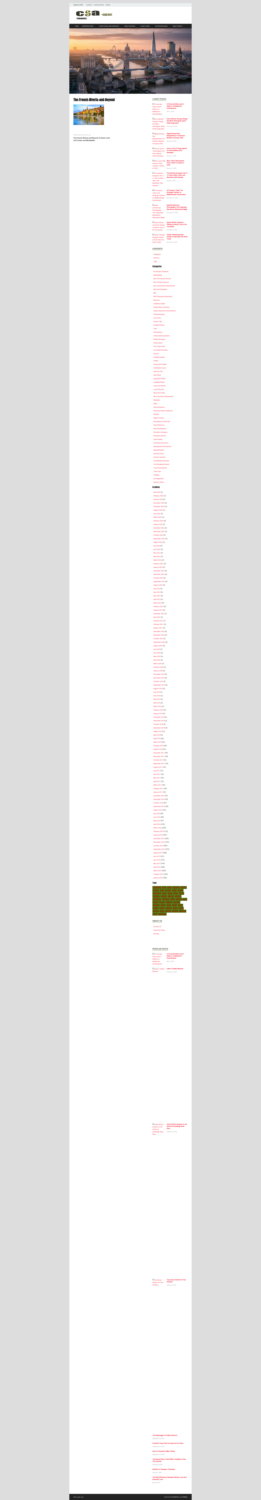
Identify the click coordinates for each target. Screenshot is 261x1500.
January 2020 (158, 670)
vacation (175, 911)
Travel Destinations (160, 468)
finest (175, 893)
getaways (156, 896)
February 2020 (158, 667)
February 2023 (158, 606)
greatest (163, 896)
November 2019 (159, 678)
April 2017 (156, 781)
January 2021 (158, 628)
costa (162, 890)
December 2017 (158, 753)
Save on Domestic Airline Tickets (163, 1451)
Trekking (156, 475)
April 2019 (156, 703)
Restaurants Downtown (161, 421)
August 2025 (158, 510)
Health (155, 360)
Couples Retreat (159, 325)
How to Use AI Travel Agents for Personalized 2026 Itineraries (177, 150)
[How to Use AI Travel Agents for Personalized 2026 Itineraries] (158, 148)
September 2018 (159, 728)
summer (155, 911)
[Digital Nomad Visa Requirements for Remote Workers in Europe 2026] (158, 133)
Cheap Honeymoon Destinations (164, 310)
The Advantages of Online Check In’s (165, 1435)
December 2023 (158, 570)
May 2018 (156, 735)
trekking (168, 911)
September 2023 (159, 581)
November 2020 (159, 635)
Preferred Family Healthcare (163, 410)
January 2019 (158, 713)
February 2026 (158, 495)
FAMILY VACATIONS (129, 26)
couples (168, 890)
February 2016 (158, 831)
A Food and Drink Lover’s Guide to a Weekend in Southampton (175, 106)
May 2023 (156, 595)
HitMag (185, 1497)
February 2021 (158, 624)
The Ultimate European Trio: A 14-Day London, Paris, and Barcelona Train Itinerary (177, 175)
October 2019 (158, 681)
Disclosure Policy (99, 5)
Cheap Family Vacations (161, 307)
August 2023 (158, 585)
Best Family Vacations (161, 282)
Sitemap (108, 5)
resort (180, 905)
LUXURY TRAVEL (145, 26)
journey (162, 902)
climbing (155, 890)
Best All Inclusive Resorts (162, 278)
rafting (174, 905)
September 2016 (159, 806)
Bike (154, 293)
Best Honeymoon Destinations (164, 285)
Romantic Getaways (160, 432)
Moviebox (156, 400)
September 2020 (159, 642)
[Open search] (186, 26)
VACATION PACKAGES (161, 26)
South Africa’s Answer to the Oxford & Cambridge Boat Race (177, 1126)
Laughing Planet (159, 382)
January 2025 (158, 524)
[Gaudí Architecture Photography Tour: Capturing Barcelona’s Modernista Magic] (158, 205)
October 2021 (158, 620)
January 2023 (158, 610)
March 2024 (157, 560)
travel (162, 911)
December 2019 (158, 674)
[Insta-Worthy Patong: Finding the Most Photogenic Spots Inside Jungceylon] (158, 119)
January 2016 (158, 835)
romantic (168, 908)
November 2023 (159, 574)
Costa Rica (157, 318)
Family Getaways (159, 339)
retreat (162, 908)
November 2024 (159, 531)
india (184, 899)
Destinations (157, 332)
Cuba (155, 328)
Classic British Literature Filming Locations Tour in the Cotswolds (177, 224)
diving (164, 893)
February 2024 (158, 563)
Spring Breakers (158, 450)
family (170, 893)
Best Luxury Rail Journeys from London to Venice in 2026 (175, 162)
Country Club (157, 321)
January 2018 (158, 749)
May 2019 (156, 699)
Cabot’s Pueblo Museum (175, 968)
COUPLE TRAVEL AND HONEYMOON (109, 26)
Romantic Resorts (159, 435)
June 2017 (156, 774)
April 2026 (156, 492)
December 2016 (158, 795)
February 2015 (158, 874)
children (183, 887)
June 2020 (156, 653)
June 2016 (156, 817)
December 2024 (158, 528)
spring (181, 908)
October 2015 (158, 845)
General (156, 353)
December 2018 (158, 717)
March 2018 (157, 742)
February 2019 (158, 710)
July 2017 (156, 770)
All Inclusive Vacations (161, 271)
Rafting (156, 414)
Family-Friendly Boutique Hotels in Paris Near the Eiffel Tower (177, 236)
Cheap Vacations (159, 314)
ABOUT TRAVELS (177, 26)
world (155, 914)
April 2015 (156, 867)
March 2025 (157, 517)
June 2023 (156, 592)
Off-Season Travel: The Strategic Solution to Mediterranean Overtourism (176, 192)
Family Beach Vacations (161, 335)
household (166, 899)
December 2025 (158, 503)
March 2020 (157, 663)
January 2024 (158, 567)
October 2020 (158, 638)
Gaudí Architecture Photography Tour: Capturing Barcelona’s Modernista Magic (177, 207)
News (155, 403)
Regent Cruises (158, 418)
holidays (178, 896)
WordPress (175, 1497)
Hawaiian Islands (159, 357)
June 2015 (156, 860)
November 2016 (159, 799)
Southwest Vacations (160, 443)
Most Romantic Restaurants (163, 396)
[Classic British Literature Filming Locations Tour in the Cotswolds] (158, 222)
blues (164, 887)
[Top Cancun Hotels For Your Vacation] (158, 1280)
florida (181, 893)
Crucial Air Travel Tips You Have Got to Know (167, 1443)
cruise (174, 890)
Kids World (157, 375)
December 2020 (158, 631)
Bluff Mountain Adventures (162, 296)
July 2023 (156, 588)
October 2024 (158, 535)
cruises (180, 890)
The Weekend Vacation (161, 460)
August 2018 (158, 731)
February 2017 (158, 788)
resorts (155, 908)
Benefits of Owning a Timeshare (163, 1469)
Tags (155, 261)
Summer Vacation (159, 457)
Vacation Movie (158, 482)
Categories (157, 254)
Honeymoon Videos (160, 364)
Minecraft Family (159, 393)
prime (168, 905)
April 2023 (156, 599)
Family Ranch (157, 343)
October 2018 (158, 724)
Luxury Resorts (158, 389)
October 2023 (158, 578)
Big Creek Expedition (160, 289)
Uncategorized (158, 478)
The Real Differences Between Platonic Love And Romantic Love (169, 1478)
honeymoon (156, 899)
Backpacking (157, 275)
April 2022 (156, 617)
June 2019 (156, 695)
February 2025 (158, 520)
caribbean (176, 887)
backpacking (156, 887)
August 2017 (158, 767)
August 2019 (158, 688)
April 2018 (156, 738)
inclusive (178, 899)
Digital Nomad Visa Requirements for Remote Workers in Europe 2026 (176, 135)
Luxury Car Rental (159, 385)
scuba (175, 908)
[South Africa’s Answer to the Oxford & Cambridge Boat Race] (158, 1124)
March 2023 (157, 603)
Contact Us (89, 5)
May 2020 (156, 656)
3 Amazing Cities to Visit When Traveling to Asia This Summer (169, 1460)
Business (156, 300)
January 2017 (158, 792)
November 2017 (159, 756)
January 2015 (158, 877)
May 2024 (156, 553)
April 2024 (156, 556)
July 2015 (156, 856)
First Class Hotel (159, 346)
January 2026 (158, 499)
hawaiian (170, 896)
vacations (182, 911)
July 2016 (156, 813)
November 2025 (159, 506)
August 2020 (158, 645)
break (169, 887)
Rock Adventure (158, 425)
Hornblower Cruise (159, 368)
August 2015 (158, 852)
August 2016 (158, 810)
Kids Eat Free (158, 371)
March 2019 (157, 706)
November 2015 (159, 842)
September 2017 (159, 763)
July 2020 (156, 649)
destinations (157, 893)
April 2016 (156, 824)
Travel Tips (157, 471)
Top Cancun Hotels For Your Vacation (176, 1280)
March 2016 (157, 827)
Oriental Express (159, 407)
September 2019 (159, 685)
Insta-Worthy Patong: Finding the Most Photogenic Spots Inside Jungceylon (177, 121)
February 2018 (158, 745)
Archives (156, 258)
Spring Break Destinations (162, 446)
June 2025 (156, 513)
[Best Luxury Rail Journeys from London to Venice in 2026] (158, 161)
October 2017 (158, 760)
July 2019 (156, 692)
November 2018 (159, 720)
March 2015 (157, 870)
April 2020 (156, 660)
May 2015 (156, 863)
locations (169, 902)
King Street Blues (159, 378)
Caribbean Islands (159, 303)
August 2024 (158, 542)
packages (156, 905)
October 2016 (158, 803)
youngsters (162, 914)
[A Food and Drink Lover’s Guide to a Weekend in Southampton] (158, 104)
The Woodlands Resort (161, 464)
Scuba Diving (157, 439)
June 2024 (156, 549)
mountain (176, 902)
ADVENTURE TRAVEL (88, 26)
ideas (172, 899)
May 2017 (156, 778)
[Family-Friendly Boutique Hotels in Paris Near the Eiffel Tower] (158, 235)
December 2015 (158, 838)
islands (155, 902)
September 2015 (159, 849)
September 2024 (159, 538)
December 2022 (158, 613)
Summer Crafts (158, 453)
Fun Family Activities (160, 350)
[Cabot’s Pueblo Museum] (158, 969)
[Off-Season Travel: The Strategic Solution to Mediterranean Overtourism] (158, 190)
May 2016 (156, 820)
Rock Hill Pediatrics (159, 428)
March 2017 (157, 785)
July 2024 (156, 545)
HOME (77, 26)
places (163, 905)
